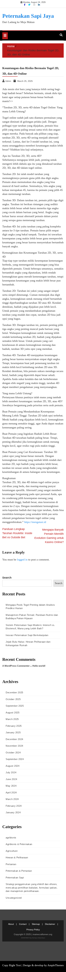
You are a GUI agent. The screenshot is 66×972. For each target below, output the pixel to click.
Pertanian (11, 864)
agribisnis (11, 837)
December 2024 (14, 739)
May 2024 (11, 785)
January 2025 (13, 732)
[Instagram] (34, 5)
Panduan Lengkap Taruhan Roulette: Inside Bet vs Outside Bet (17, 533)
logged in (22, 559)
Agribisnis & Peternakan (19, 844)
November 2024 (14, 745)
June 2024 (11, 779)
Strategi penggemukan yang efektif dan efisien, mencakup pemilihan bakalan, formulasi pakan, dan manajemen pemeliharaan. (31, 887)
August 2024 (12, 766)
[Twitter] (29, 5)
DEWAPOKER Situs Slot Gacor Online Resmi (33, 938)
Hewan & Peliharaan (17, 857)
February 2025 (14, 726)
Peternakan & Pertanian (19, 870)
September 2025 (15, 705)
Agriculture (12, 851)
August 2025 (12, 712)
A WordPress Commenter (16, 665)
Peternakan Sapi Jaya (28, 16)
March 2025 (12, 719)
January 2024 (13, 812)
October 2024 (13, 752)
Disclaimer (50, 924)
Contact (23, 924)
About (11, 924)
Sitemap (36, 924)
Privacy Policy (33, 929)
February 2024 (14, 806)
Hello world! (38, 665)
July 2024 (11, 772)
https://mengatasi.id (35, 522)
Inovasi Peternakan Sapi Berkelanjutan (27, 635)
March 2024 (12, 799)
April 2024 (11, 792)
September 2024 (15, 759)
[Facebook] (25, 5)
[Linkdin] (39, 5)
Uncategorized (14, 897)
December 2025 (14, 692)
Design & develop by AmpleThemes (43, 965)
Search (7, 577)
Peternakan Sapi (15, 877)
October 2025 (13, 699)
